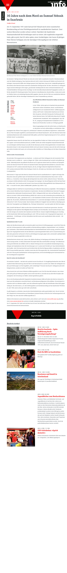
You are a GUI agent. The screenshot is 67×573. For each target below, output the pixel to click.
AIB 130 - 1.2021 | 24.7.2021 (13, 12)
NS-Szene (3, 16)
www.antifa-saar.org (52, 299)
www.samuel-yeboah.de (16, 301)
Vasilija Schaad (11, 23)
